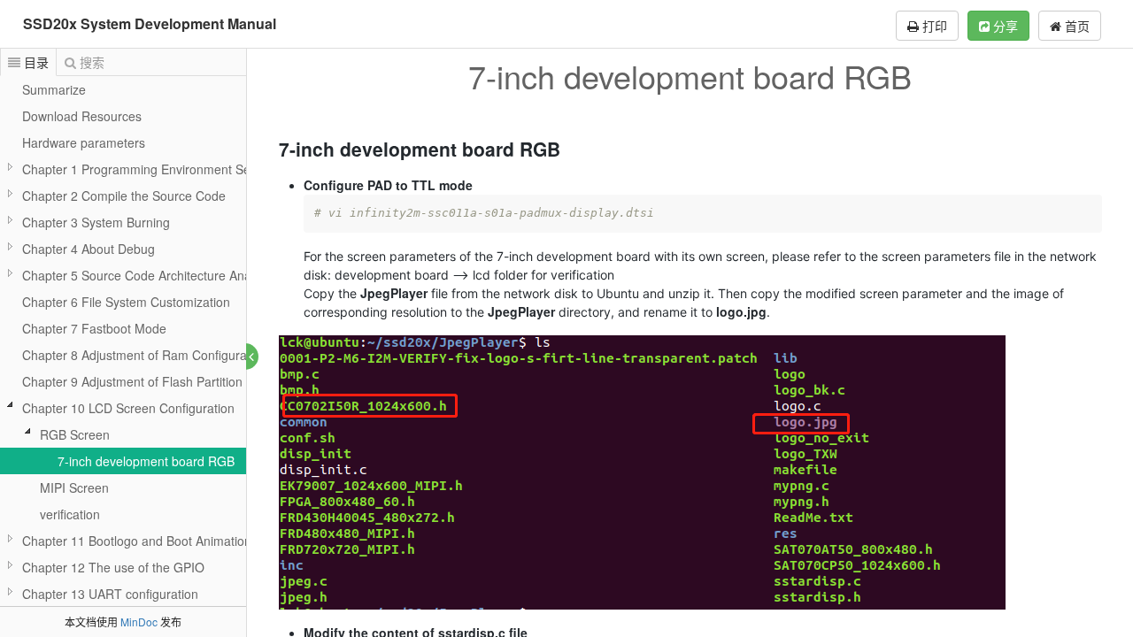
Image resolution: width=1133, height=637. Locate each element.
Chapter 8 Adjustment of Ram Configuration (144, 355)
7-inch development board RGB (146, 461)
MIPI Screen (74, 487)
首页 (1075, 26)
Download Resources (82, 116)
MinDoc (139, 621)
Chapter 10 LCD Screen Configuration (128, 408)
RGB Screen (75, 434)
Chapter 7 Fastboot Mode (94, 328)
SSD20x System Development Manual (149, 23)
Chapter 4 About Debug (88, 248)
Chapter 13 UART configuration (110, 593)
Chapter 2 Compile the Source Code (124, 195)
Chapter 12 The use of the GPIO (113, 567)
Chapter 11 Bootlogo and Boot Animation (136, 540)
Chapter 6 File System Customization (126, 302)
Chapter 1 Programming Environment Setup (145, 169)
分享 (1004, 26)
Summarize (54, 89)
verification (70, 514)
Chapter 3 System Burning (96, 222)
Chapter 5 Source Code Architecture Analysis (148, 275)
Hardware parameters (83, 142)
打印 (933, 26)
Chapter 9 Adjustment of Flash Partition (132, 381)
